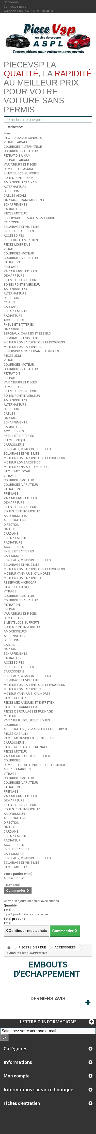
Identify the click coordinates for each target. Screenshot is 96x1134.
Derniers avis (48, 999)
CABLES (9, 302)
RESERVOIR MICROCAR (20, 582)
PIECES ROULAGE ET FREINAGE (26, 747)
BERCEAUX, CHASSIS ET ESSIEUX (27, 333)
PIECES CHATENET (17, 587)
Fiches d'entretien (22, 1103)
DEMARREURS (14, 275)
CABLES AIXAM (15, 195)
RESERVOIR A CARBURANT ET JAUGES (31, 351)
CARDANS (11, 307)
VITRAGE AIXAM (15, 142)
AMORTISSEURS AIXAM (20, 182)
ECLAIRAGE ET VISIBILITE (21, 227)
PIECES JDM (12, 355)
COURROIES (12, 725)
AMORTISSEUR (14, 814)
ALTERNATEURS (15, 187)
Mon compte (17, 1075)
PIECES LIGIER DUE (17, 244)
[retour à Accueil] (9, 947)
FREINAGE (11, 267)
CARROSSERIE (14, 222)
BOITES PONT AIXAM (18, 178)
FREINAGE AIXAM (16, 160)
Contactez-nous (15, 6)
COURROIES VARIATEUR (21, 151)
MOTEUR (10, 716)
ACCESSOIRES (14, 235)
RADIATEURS (13, 209)
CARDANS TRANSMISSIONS (24, 200)
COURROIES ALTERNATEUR (23, 146)
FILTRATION (12, 262)
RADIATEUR (12, 840)
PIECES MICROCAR (17, 471)
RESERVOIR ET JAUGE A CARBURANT (30, 218)
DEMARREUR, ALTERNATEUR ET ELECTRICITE (35, 765)
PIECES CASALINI (16, 733)
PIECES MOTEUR (15, 213)
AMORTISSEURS (15, 289)
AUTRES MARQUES (17, 769)
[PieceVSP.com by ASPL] (48, 38)
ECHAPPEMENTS (15, 204)
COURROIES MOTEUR (19, 253)
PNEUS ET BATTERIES (19, 231)
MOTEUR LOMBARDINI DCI (22, 347)
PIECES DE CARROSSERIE (21, 707)
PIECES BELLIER (15, 698)
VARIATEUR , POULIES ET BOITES (27, 720)
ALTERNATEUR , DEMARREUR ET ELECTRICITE (36, 729)
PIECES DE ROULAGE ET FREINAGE (28, 711)
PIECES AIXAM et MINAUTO (23, 138)
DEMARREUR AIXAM (18, 169)
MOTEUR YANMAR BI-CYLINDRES (27, 467)
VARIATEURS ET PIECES (20, 164)
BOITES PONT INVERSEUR (22, 284)
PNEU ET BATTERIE (17, 849)
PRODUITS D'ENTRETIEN (21, 240)
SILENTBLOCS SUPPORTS (22, 173)
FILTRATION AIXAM (17, 155)
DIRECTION (11, 191)
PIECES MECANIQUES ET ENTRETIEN (29, 702)
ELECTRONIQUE (15, 440)
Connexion (11, 2)
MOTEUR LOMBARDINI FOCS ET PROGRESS (34, 342)
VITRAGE (10, 249)
